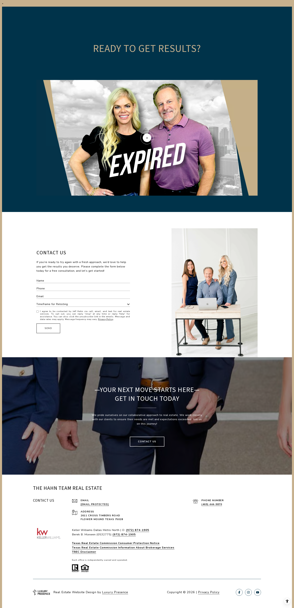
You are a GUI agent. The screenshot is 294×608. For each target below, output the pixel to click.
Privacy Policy (105, 319)
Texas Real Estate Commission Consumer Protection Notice (116, 543)
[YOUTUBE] (257, 592)
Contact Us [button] (147, 441)
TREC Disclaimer (84, 552)
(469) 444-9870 (211, 504)
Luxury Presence (115, 592)
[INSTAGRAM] (248, 592)
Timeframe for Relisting (52, 304)
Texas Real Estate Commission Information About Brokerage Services (123, 547)
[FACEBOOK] (239, 592)
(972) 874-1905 (137, 530)
